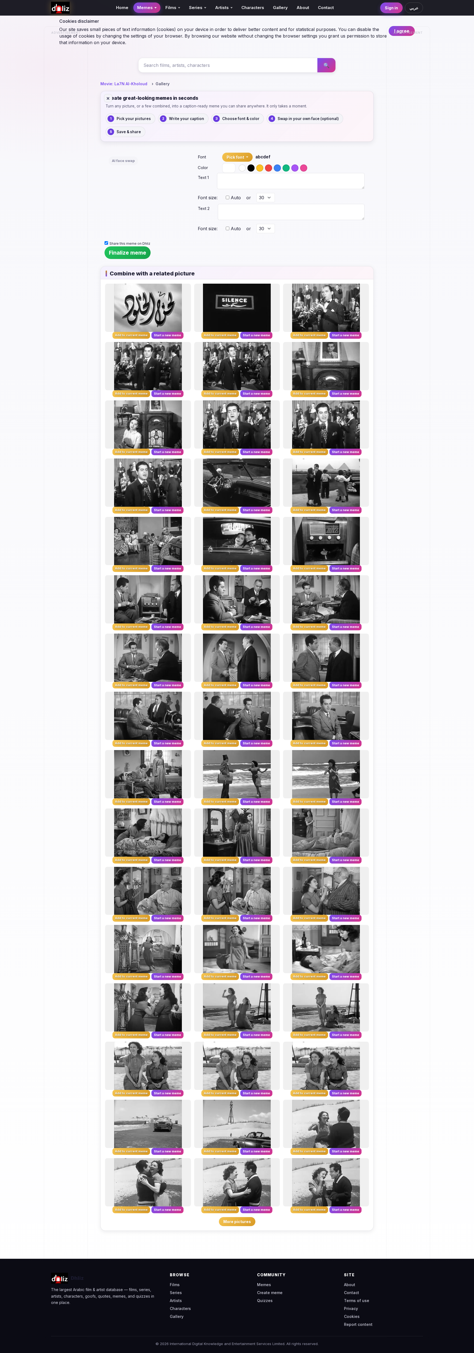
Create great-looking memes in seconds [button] (152, 98)
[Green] (286, 168)
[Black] (251, 168)
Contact (326, 7)
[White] (242, 168)
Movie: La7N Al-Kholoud (123, 83)
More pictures (237, 1221)
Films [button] (170, 7)
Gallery (280, 7)
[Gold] (259, 168)
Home (122, 7)
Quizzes (265, 1300)
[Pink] (303, 168)
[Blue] (277, 168)
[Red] (268, 168)
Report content (358, 1324)
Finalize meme (127, 252)
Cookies (352, 1316)
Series (176, 1292)
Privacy (351, 1308)
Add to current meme (131, 335)
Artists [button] (222, 7)
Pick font (236, 157)
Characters (252, 7)
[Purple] (294, 168)
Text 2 (204, 208)
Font (202, 156)
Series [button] (195, 7)
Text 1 (203, 177)
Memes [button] (145, 7)
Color (203, 167)
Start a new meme (167, 335)
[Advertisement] (66, 119)
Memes (264, 1284)
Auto (235, 197)
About (303, 7)
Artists (176, 1300)
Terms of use (356, 1300)
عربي (414, 7)
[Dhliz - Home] (60, 8)
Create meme (270, 1292)
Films (175, 1284)
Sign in (391, 7)
